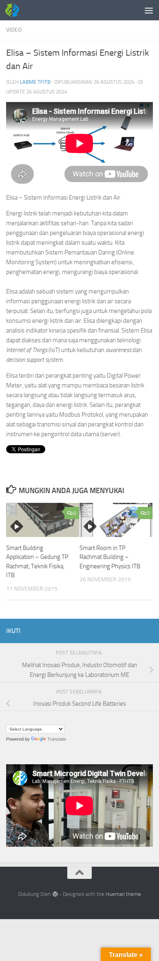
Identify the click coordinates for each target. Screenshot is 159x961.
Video (14, 29)
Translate (56, 739)
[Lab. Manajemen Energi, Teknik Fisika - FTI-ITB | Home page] (14, 10)
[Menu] (149, 10)
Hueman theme (123, 894)
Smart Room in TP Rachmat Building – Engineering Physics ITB (110, 557)
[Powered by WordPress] (54, 894)
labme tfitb (35, 82)
